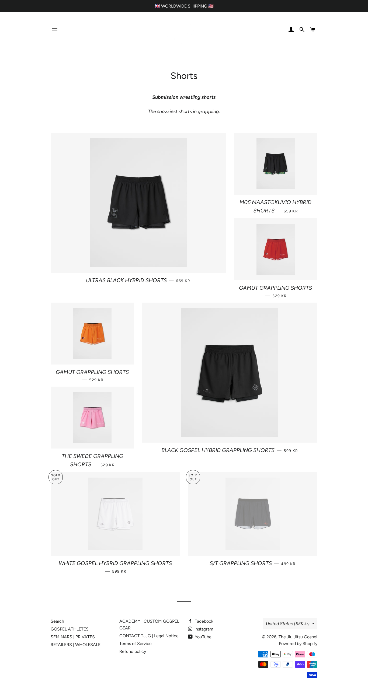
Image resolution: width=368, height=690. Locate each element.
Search (57, 621)
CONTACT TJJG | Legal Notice (149, 635)
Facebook (203, 621)
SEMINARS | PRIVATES (73, 636)
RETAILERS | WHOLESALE (75, 644)
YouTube (202, 636)
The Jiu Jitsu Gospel (298, 636)
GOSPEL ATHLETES (70, 629)
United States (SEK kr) (288, 623)
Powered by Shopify (298, 643)
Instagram (203, 629)
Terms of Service (135, 643)
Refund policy (132, 651)
